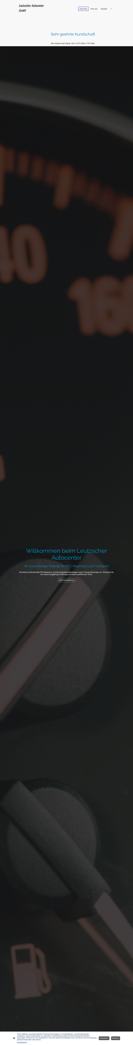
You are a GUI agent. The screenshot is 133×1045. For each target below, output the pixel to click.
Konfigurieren (22, 1042)
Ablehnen (115, 1038)
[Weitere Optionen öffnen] (111, 9)
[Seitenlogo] (34, 16)
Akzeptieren (104, 1038)
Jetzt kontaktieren (66, 580)
